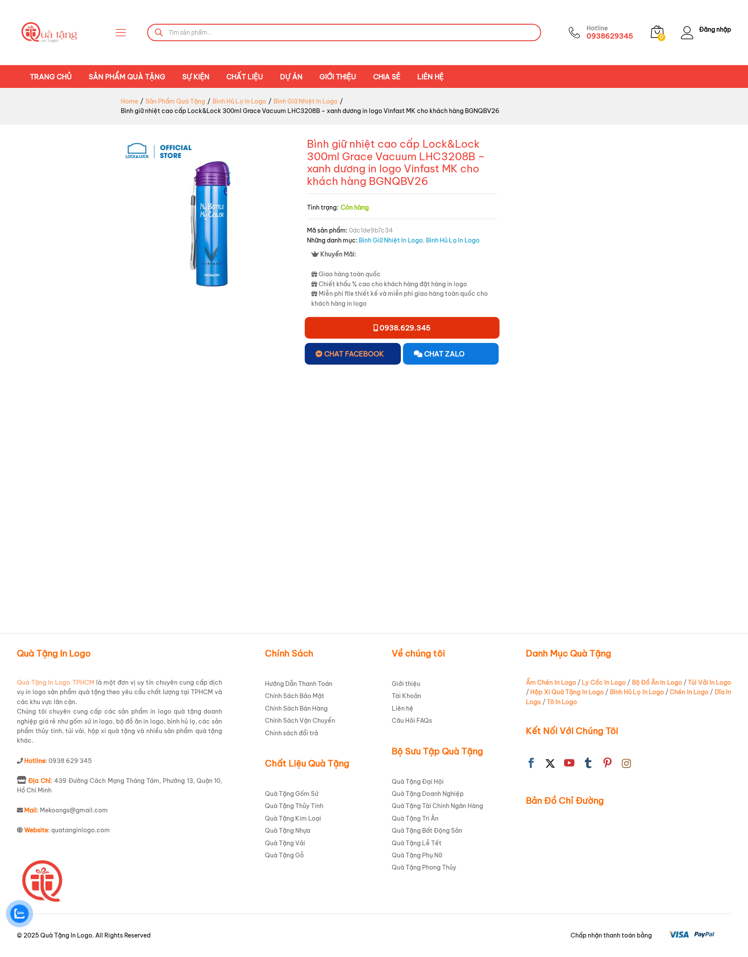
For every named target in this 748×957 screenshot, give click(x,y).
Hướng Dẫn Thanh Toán (298, 684)
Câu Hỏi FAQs (412, 720)
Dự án (291, 76)
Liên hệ (430, 76)
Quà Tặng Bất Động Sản (427, 830)
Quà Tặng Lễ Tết (417, 843)
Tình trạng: (323, 207)
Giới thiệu (337, 76)
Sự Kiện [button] (196, 76)
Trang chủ (51, 76)
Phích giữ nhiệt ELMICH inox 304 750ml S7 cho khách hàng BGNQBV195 (427, 566)
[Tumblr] (588, 763)
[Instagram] (626, 763)
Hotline (597, 28)
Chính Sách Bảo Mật (294, 696)
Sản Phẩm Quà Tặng (127, 76)
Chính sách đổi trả (291, 733)
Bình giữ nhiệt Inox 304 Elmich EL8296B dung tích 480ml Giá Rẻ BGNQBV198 (651, 566)
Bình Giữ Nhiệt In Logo (391, 240)
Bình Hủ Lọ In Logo (453, 240)
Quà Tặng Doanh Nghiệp (428, 794)
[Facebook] (531, 763)
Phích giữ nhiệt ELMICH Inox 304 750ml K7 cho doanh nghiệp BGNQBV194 (312, 566)
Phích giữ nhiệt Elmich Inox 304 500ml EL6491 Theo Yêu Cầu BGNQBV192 (205, 566)
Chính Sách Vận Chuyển (300, 720)
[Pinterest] (607, 763)
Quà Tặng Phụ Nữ (417, 855)
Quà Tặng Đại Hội (418, 782)
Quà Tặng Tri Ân (415, 818)
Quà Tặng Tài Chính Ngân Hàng (437, 806)
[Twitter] (550, 763)
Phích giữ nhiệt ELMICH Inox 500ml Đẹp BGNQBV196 (536, 561)
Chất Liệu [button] (244, 76)
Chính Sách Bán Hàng (296, 708)
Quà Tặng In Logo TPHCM (55, 682)
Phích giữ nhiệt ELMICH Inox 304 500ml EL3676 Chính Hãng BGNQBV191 (94, 566)
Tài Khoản (406, 696)
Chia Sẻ (386, 76)
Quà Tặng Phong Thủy (424, 867)
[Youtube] (569, 763)
